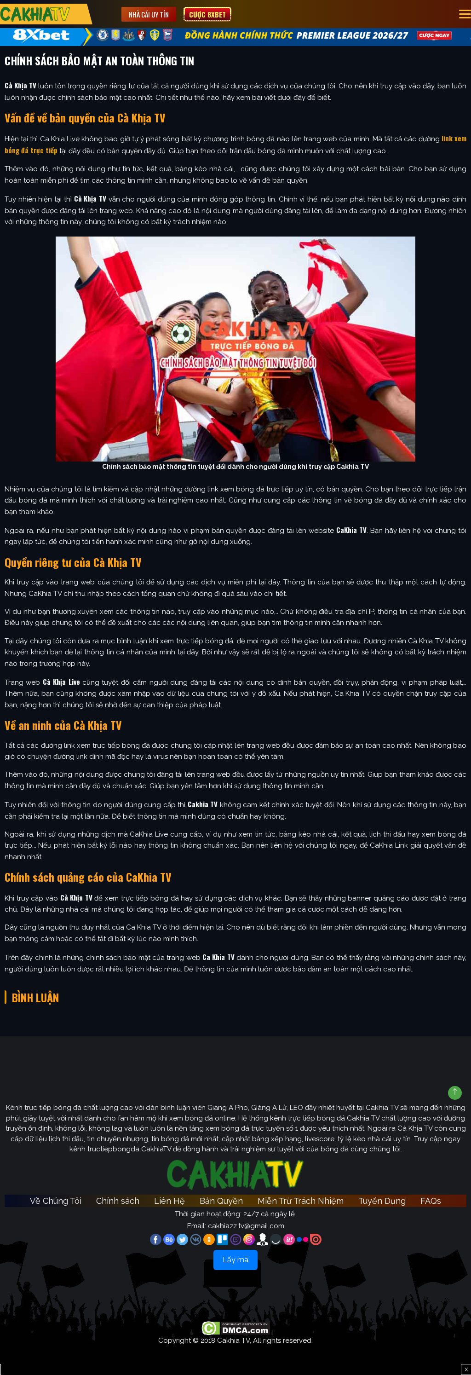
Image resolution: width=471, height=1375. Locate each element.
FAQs (430, 1201)
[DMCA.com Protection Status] (235, 1327)
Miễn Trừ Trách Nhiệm (301, 1201)
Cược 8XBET (207, 14)
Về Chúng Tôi (55, 1201)
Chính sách (117, 1201)
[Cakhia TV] (35, 14)
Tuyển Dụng (382, 1201)
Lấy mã (235, 1259)
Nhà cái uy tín (149, 14)
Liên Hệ (169, 1201)
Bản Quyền (221, 1201)
